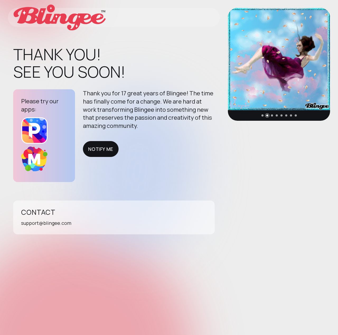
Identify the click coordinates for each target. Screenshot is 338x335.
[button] (262, 115)
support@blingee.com (46, 223)
